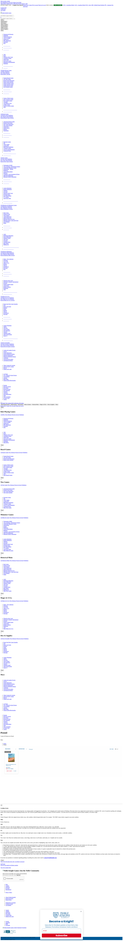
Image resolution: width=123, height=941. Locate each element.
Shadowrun (6, 39)
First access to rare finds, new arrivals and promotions (15, 873)
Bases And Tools (7, 306)
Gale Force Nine (7, 198)
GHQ (4, 234)
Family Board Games (8, 85)
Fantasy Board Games (8, 84)
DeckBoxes (6, 266)
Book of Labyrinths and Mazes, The (11, 765)
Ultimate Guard (6, 333)
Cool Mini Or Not (7, 103)
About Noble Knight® (11, 897)
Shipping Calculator (9, 901)
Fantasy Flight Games (8, 98)
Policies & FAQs (9, 898)
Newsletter (8, 914)
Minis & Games (4, 24)
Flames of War (6, 214)
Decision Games (7, 141)
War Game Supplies (7, 125)
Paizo (4, 55)
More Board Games (7, 475)
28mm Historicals (7, 218)
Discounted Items (7, 394)
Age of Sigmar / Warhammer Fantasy (11, 166)
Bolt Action (6, 212)
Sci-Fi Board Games (8, 87)
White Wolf (6, 59)
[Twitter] (10, 927)
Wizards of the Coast (8, 57)
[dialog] (61, 833)
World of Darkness (7, 36)
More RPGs (6, 442)
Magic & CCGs (4, 27)
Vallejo (5, 326)
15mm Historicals (7, 216)
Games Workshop (7, 188)
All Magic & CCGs (5, 601)
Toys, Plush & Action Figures (10, 375)
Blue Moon (6, 243)
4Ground (5, 192)
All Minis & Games (5, 517)
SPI (4, 143)
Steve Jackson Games (8, 99)
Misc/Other (5, 379)
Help (7, 884)
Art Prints (5, 374)
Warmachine (6, 169)
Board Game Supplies (8, 81)
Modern (5, 129)
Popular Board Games (8, 78)
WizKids (5, 190)
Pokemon (5, 260)
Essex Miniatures (7, 237)
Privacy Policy (9, 892)
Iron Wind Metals (7, 195)
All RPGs (3, 414)
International (8, 889)
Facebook (8, 925)
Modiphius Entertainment (9, 62)
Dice (4, 43)
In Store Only (6, 398)
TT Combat (6, 197)
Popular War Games (7, 123)
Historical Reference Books (9, 356)
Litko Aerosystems (7, 334)
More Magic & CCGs (8, 628)
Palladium (5, 63)
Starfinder (5, 42)
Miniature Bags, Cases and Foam (10, 220)
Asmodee (5, 102)
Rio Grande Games (7, 100)
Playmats (5, 268)
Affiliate (7, 911)
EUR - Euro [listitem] (88, 5)
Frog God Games (7, 61)
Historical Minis (4, 26)
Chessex (5, 332)
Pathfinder (5, 35)
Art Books (5, 358)
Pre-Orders (5, 387)
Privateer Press (6, 194)
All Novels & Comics (8, 359)
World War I (6, 126)
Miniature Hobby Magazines (9, 176)
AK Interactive (6, 330)
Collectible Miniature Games (9, 167)
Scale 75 (5, 335)
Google (7, 921)
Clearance (5, 393)
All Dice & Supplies (5, 638)
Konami (5, 283)
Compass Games (7, 148)
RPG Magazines (7, 40)
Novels (5, 351)
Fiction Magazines (7, 352)
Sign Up (18, 875)
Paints (4, 223)
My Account (35, 5)
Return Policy (9, 899)
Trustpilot (8, 922)
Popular (5, 385)
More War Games (7, 507)
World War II (6, 128)
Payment (7, 888)
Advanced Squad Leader (9, 121)
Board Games (4, 21)
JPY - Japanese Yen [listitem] (109, 5)
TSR (4, 54)
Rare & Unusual (7, 386)
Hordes (11, 169)
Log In (44, 5)
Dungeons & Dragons (8, 34)
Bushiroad (5, 288)
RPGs (2, 20)
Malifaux (5, 173)
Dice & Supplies (4, 29)
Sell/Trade (25, 6)
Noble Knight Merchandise (9, 380)
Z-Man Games (6, 104)
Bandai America (7, 287)
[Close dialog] (81, 911)
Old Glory (5, 239)
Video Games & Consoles (9, 365)
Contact (30, 5)
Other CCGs (6, 263)
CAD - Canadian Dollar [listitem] (79, 5)
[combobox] (7, 16)
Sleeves (5, 265)
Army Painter (6, 329)
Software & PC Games (8, 366)
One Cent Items (6, 396)
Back (2, 407)
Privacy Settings (9, 891)
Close (2, 860)
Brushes (5, 307)
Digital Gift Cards (7, 369)
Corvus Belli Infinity (8, 171)
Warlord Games (6, 238)
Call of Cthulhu (6, 38)
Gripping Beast (6, 242)
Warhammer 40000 (7, 521)
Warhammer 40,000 (7, 165)
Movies (5, 368)
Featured (5, 391)
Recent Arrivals (6, 389)
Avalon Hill (6, 145)
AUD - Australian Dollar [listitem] (68, 5)
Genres (5, 399)
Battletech (5, 170)
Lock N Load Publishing (9, 149)
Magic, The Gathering (8, 259)
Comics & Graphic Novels (9, 350)
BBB (7, 924)
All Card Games (7, 79)
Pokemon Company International (10, 281)
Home (4, 743)
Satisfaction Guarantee (11, 902)
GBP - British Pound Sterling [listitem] (97, 5)
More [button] (2, 740)
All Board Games (4, 452)
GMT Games (6, 144)
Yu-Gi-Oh (5, 261)
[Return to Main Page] (1, 479)
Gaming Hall (3, 7)
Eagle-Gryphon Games (8, 106)
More (2, 30)
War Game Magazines (8, 124)
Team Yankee (6, 215)
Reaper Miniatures (7, 189)
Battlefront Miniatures (8, 235)
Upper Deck (6, 285)
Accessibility (8, 905)
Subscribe (61, 935)
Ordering (8, 887)
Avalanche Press (7, 150)
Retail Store (25, 5)
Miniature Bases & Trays (9, 219)
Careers (7, 910)
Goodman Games (7, 58)
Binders (5, 264)
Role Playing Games (5, 404)
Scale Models (6, 221)
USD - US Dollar (58, 5)
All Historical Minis (5, 560)
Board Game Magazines (8, 80)
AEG (4, 107)
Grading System (9, 904)
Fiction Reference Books (9, 354)
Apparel (5, 378)
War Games (3, 23)
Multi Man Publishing (8, 147)
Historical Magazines (8, 355)
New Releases (6, 390)
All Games (3, 10)
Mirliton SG (6, 244)
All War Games (4, 485)
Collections (3, 9)
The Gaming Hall (9, 403)
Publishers (21, 414)
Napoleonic (6, 130)
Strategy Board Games (8, 83)
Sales (4, 395)
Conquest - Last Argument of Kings (11, 174)
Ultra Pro (5, 328)
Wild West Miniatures (8, 175)
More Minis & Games (8, 550)
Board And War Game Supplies (10, 304)
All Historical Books (8, 360)
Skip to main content (5, 1)
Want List (40, 5)
